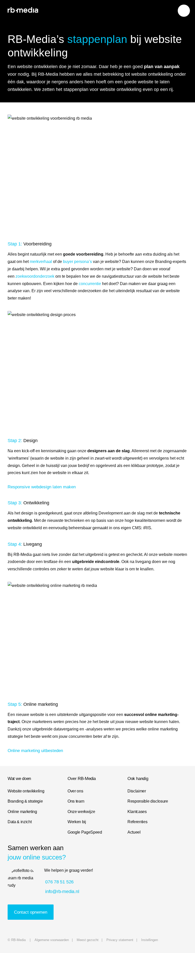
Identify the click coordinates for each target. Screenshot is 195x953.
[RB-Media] (23, 10)
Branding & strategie (25, 801)
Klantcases (137, 811)
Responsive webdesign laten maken (42, 486)
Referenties (137, 821)
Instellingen (149, 940)
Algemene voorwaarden (52, 940)
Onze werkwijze (81, 811)
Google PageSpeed (85, 832)
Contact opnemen (30, 912)
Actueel (134, 832)
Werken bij (77, 821)
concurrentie (90, 283)
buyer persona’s (77, 261)
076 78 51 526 (59, 881)
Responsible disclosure (147, 801)
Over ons (75, 791)
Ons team (76, 801)
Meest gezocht (88, 940)
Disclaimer (136, 791)
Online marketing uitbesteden (35, 750)
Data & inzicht (19, 821)
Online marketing (22, 811)
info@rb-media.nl (62, 891)
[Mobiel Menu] (184, 11)
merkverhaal (41, 261)
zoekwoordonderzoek (34, 276)
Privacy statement (119, 940)
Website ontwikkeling (26, 791)
